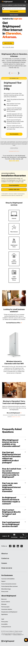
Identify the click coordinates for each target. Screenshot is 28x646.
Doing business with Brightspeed (9, 611)
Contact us (5, 558)
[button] (14, 185)
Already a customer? (14, 14)
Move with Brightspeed (13, 412)
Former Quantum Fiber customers (9, 586)
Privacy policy (4, 621)
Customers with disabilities (7, 578)
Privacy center (4, 591)
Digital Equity (4, 614)
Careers (4, 563)
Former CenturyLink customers (8, 583)
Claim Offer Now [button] (8, 43)
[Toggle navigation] (25, 2)
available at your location (16, 416)
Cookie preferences (6, 626)
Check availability (14, 11)
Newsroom (4, 599)
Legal (2, 619)
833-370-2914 (14, 161)
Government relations (6, 609)
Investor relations (5, 601)
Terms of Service (17, 634)
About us (4, 553)
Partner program (5, 606)
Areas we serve (6, 568)
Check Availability (14, 134)
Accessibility (4, 624)
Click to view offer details (8, 47)
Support (3, 581)
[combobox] (14, 8)
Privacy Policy (8, 634)
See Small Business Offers (13, 322)
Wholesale (3, 604)
